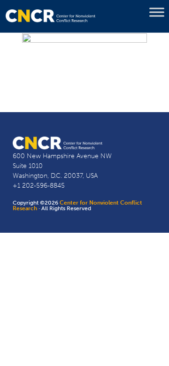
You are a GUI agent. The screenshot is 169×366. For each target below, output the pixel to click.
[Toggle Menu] (156, 12)
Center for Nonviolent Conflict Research (77, 205)
